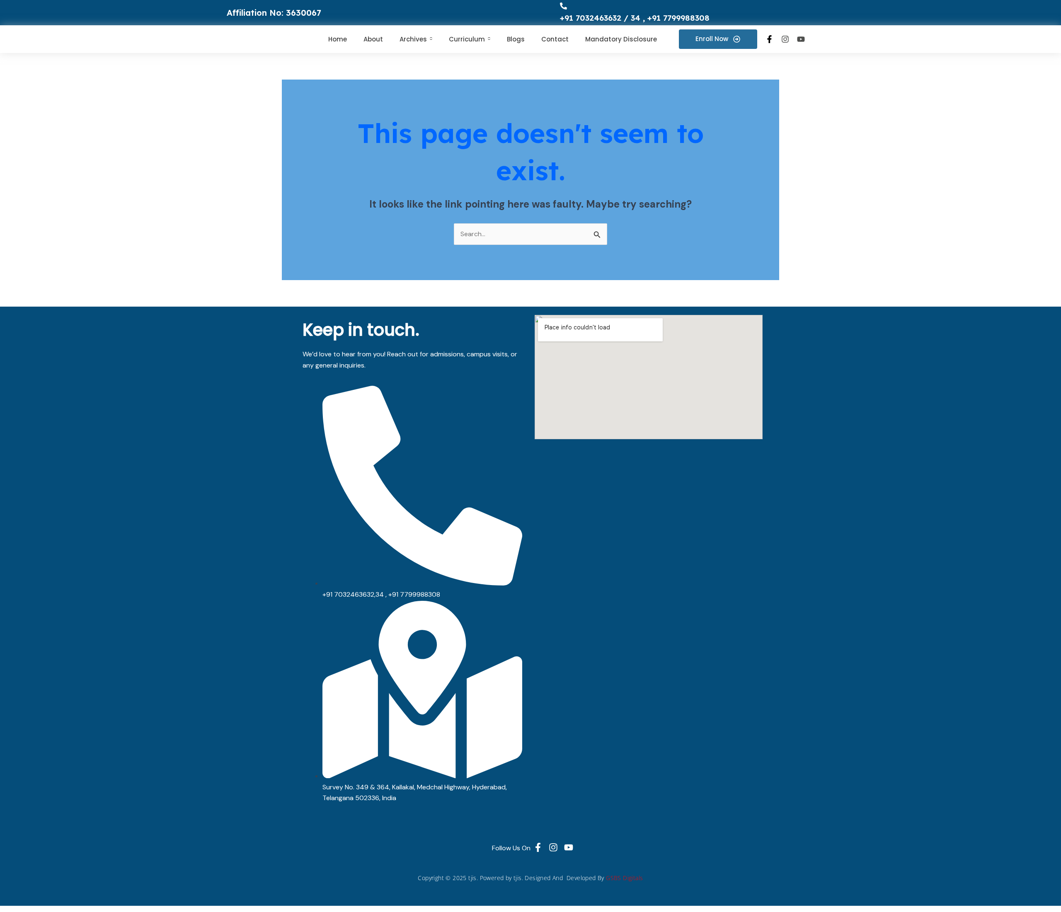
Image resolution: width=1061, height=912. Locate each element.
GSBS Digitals (624, 878)
